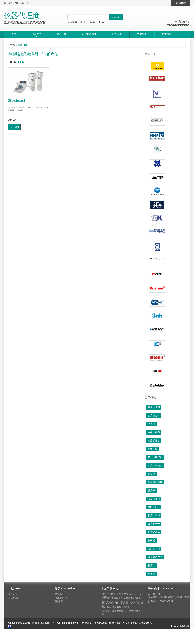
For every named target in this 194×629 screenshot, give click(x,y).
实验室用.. (95, 22)
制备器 (151, 540)
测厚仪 (151, 424)
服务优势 (13, 597)
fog (103, 22)
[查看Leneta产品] (157, 177)
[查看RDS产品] (157, 149)
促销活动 (60, 601)
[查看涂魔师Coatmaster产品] (157, 66)
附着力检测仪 (155, 482)
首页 (13, 34)
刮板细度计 (154, 507)
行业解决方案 (89, 34)
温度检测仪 (154, 499)
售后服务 (142, 34)
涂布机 (151, 573)
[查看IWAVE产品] (157, 330)
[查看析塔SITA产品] (157, 205)
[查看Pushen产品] (157, 289)
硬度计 (151, 474)
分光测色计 (154, 523)
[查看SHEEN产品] (157, 358)
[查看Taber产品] (157, 233)
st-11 (82, 22)
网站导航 (181, 3)
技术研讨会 (61, 597)
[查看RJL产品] (157, 261)
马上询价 (14, 127)
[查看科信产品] (157, 372)
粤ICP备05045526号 (105, 623)
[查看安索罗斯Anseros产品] (157, 94)
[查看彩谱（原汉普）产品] (157, 344)
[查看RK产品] (157, 219)
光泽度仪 (152, 449)
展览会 (58, 594)
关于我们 (13, 594)
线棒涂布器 (154, 432)
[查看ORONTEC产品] (157, 122)
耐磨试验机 (154, 440)
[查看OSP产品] (157, 163)
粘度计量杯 (154, 515)
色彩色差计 (154, 415)
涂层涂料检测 (155, 465)
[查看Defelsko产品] (157, 386)
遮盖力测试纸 (155, 557)
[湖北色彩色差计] (28, 82)
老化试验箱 (154, 407)
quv (88, 22)
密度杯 (151, 490)
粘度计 (151, 565)
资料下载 (62, 34)
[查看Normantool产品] (157, 108)
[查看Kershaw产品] (157, 80)
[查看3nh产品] (157, 316)
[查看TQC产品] (157, 275)
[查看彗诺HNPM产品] (157, 136)
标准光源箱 (154, 532)
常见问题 (117, 34)
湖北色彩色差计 (16, 100)
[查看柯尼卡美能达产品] (157, 191)
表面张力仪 (154, 548)
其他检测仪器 (155, 457)
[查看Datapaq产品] (157, 303)
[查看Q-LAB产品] (157, 247)
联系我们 (167, 34)
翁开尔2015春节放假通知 (115, 607)
